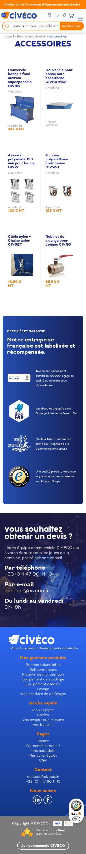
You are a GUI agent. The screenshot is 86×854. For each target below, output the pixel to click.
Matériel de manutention (43, 674)
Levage (43, 689)
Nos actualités (43, 750)
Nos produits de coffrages (43, 693)
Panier (43, 741)
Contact (43, 770)
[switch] (76, 819)
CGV (43, 760)
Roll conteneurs (43, 669)
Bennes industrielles (31, 36)
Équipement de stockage (43, 679)
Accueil (8, 36)
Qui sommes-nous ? (43, 745)
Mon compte (43, 710)
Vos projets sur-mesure (43, 719)
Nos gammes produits (43, 658)
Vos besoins (43, 724)
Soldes (43, 715)
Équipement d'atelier (43, 684)
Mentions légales (43, 755)
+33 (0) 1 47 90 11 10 (43, 781)
